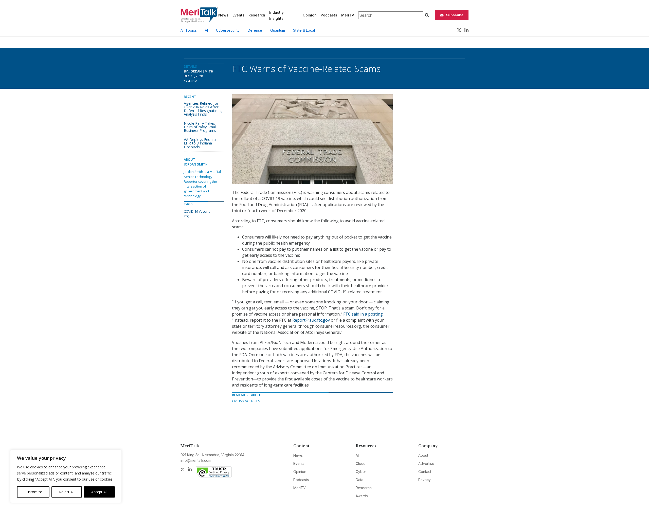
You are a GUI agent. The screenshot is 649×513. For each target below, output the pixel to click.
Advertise (426, 463)
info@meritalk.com (196, 460)
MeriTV (347, 15)
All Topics (189, 30)
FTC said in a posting (363, 314)
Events (238, 15)
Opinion (310, 15)
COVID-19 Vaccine (197, 211)
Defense (255, 30)
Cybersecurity (228, 30)
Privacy (424, 480)
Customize (33, 491)
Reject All (66, 491)
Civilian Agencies (246, 400)
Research (256, 15)
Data (359, 480)
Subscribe (454, 15)
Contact (424, 471)
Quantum (277, 30)
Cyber (361, 471)
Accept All (99, 491)
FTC (186, 216)
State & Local (304, 30)
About (423, 455)
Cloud (361, 463)
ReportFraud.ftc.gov (311, 320)
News (223, 15)
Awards (362, 496)
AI (206, 30)
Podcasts (329, 15)
